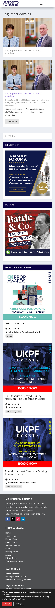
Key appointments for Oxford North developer (23, 52)
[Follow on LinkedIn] (23, 519)
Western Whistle (13, 545)
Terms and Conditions (15, 561)
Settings (19, 604)
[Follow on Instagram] (18, 519)
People (28, 103)
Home (8, 533)
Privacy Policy (12, 558)
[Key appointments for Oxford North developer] (27, 75)
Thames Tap (36, 103)
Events (8, 549)
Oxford (12, 103)
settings (21, 599)
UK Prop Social (12, 552)
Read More (12, 121)
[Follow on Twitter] (13, 519)
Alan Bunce (12, 100)
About (8, 555)
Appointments (32, 100)
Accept (7, 604)
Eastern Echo (11, 539)
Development (43, 100)
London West (11, 542)
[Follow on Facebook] (8, 519)
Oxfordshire (20, 103)
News (7, 103)
